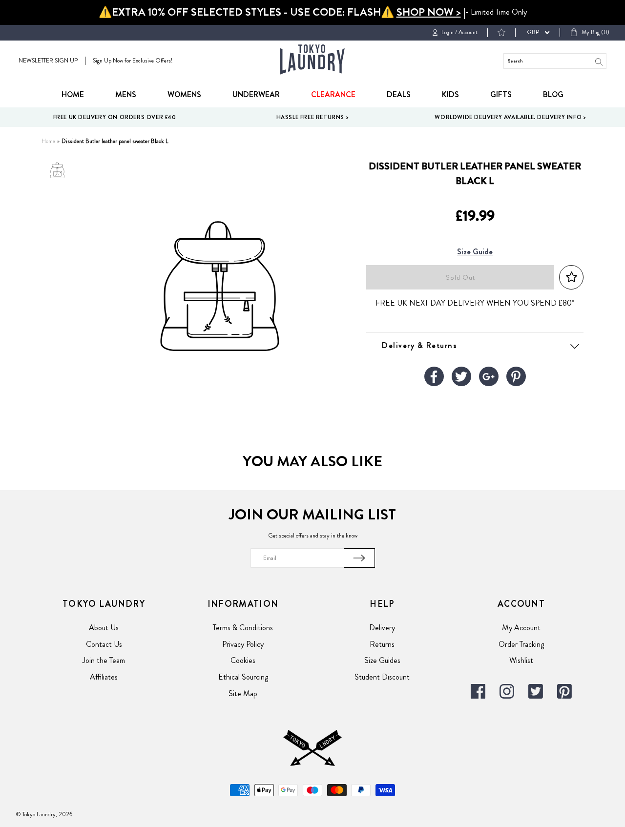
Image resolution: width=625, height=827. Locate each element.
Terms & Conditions (243, 627)
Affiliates (104, 676)
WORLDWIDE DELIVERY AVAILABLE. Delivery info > (510, 117)
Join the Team (104, 660)
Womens (184, 94)
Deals (399, 94)
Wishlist (521, 660)
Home (73, 94)
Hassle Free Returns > (312, 117)
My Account (521, 627)
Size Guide (475, 252)
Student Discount (382, 676)
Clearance (333, 94)
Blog (553, 94)
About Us (104, 627)
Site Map (243, 693)
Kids (450, 94)
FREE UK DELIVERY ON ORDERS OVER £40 (114, 117)
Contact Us (104, 644)
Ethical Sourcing (243, 676)
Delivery (382, 627)
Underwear (256, 94)
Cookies (242, 660)
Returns (382, 644)
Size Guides (382, 660)
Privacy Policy (243, 644)
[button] (571, 277)
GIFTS (501, 94)
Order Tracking (521, 644)
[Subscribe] (359, 558)
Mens (125, 94)
